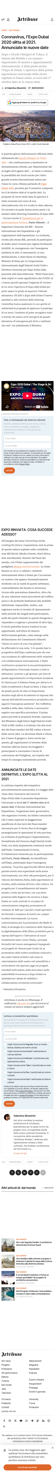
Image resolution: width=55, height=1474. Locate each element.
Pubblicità (6, 1403)
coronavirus (15, 94)
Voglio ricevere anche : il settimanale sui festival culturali (29, 1081)
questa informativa (26, 1095)
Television (6, 1392)
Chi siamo (6, 1399)
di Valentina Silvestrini (15, 88)
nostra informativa (26, 1091)
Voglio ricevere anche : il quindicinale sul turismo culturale (29, 1074)
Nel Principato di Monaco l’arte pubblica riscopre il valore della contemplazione (33, 1292)
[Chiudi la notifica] (52, 1447)
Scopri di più (20, 1153)
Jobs (3, 1388)
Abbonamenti (35, 1360)
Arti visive (6, 1360)
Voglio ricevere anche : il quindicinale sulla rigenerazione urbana (28, 1060)
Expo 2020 (43, 94)
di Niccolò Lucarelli (25, 1267)
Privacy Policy (24, 464)
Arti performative (9, 1372)
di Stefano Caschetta (25, 1283)
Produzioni (34, 1407)
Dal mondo (14, 30)
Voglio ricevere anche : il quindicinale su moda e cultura (29, 1067)
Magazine (33, 1364)
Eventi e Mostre (36, 1379)
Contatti (5, 1407)
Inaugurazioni (35, 1383)
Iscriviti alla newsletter (27, 1467)
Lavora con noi (8, 1411)
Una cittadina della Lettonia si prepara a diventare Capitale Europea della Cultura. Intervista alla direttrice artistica (34, 1261)
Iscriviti (9, 470)
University (34, 1399)
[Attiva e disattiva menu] (2, 19)
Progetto (5, 1364)
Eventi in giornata (37, 1391)
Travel (32, 1403)
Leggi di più (49, 1188)
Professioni (6, 1368)
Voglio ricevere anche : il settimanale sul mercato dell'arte (26, 1053)
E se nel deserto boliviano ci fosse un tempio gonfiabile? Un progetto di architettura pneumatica (32, 1277)
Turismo (5, 1380)
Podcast (33, 1372)
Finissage (33, 1387)
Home (4, 30)
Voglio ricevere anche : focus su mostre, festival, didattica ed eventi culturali (27, 1046)
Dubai (29, 94)
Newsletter (34, 1368)
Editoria (5, 1376)
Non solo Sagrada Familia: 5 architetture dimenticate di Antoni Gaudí (34, 1243)
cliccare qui (23, 1003)
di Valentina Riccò (24, 1296)
